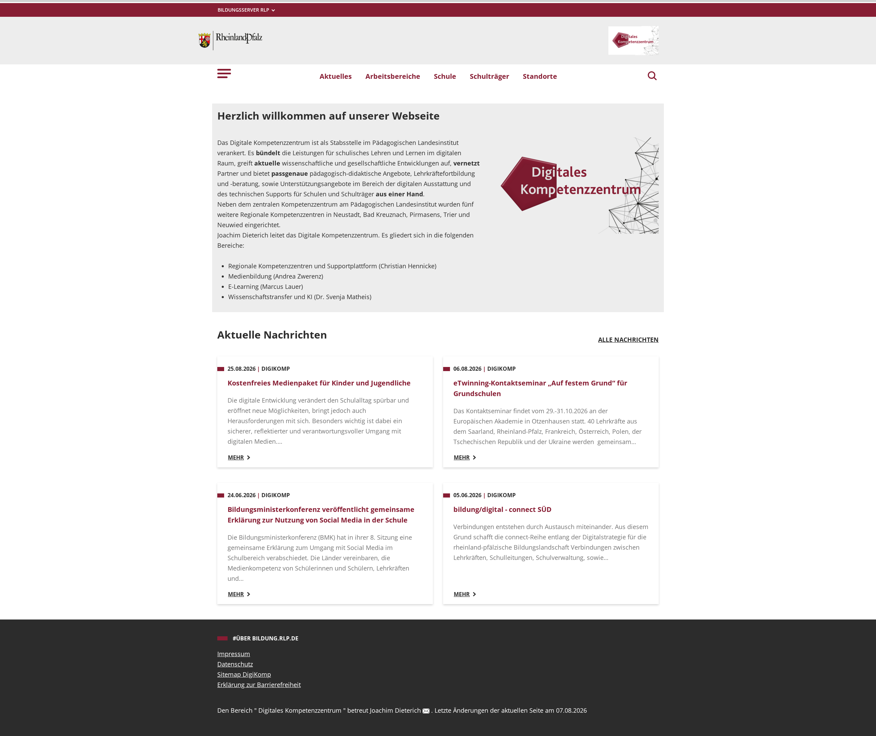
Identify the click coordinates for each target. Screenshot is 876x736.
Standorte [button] (540, 76)
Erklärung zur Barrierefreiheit (259, 684)
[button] (224, 73)
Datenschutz (235, 664)
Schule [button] (445, 76)
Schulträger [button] (489, 76)
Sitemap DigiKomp (244, 674)
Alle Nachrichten (628, 339)
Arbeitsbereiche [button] (392, 76)
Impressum (233, 654)
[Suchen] (652, 76)
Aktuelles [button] (336, 76)
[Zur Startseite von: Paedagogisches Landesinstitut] (230, 40)
